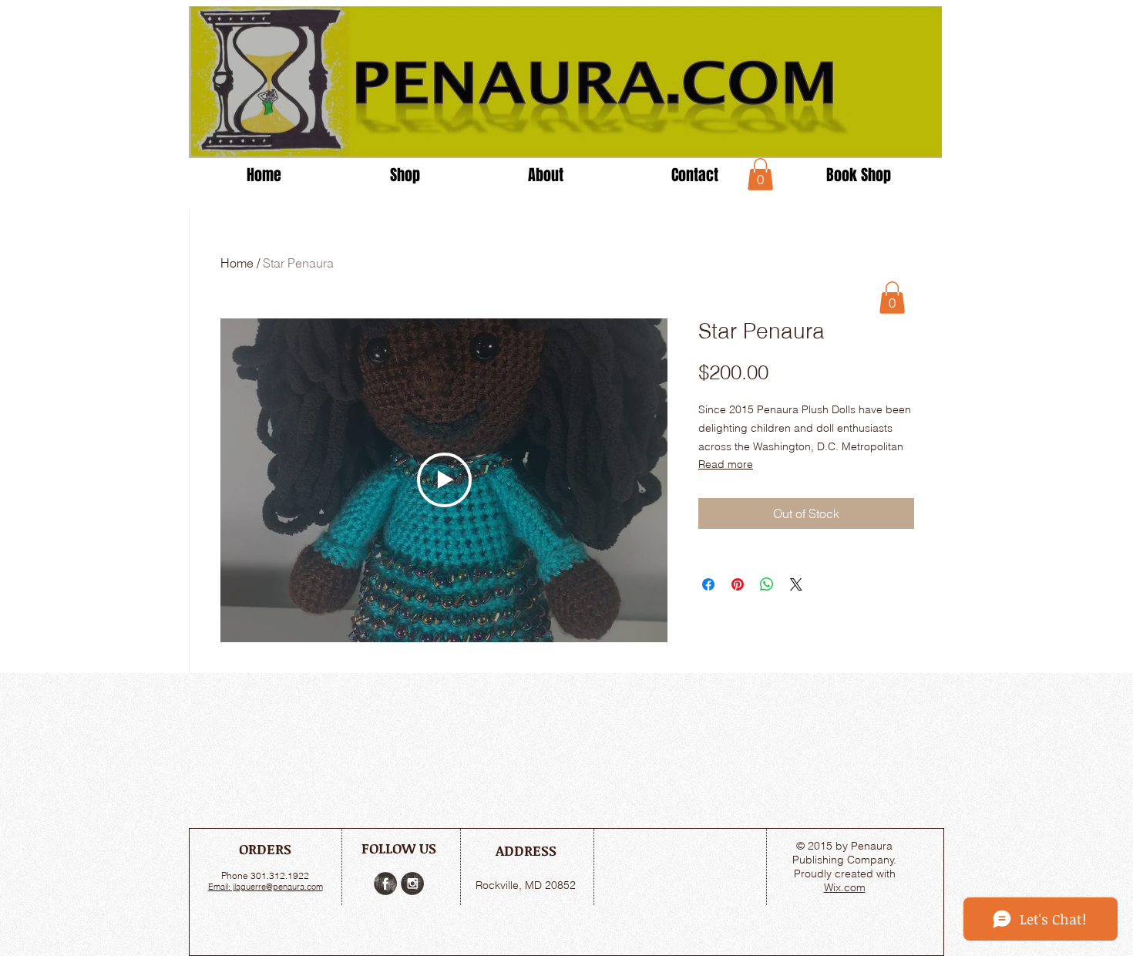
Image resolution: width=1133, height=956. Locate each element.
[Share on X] (796, 584)
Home (237, 263)
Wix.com (845, 887)
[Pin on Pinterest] (737, 584)
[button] (760, 174)
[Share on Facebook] (708, 584)
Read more (725, 464)
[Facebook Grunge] (385, 883)
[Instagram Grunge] (412, 883)
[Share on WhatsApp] (767, 584)
